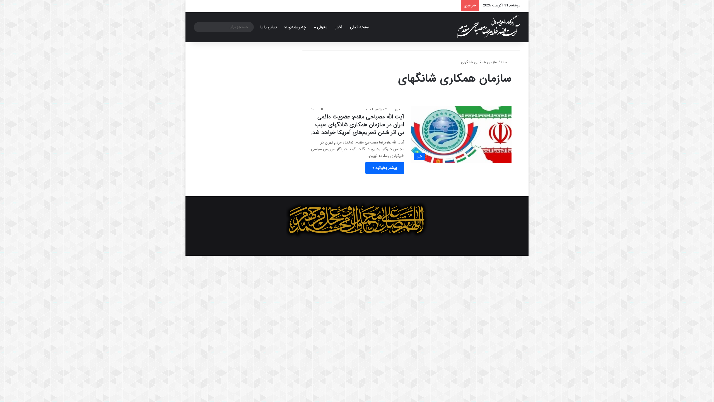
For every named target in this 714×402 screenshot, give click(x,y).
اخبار (338, 27)
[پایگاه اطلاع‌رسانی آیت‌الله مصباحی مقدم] (488, 26)
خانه (504, 62)
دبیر (397, 109)
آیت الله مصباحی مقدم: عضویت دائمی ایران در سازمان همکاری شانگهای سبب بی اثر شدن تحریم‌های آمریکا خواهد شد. (357, 125)
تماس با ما (268, 27)
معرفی (322, 27)
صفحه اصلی (359, 27)
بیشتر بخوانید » (384, 168)
